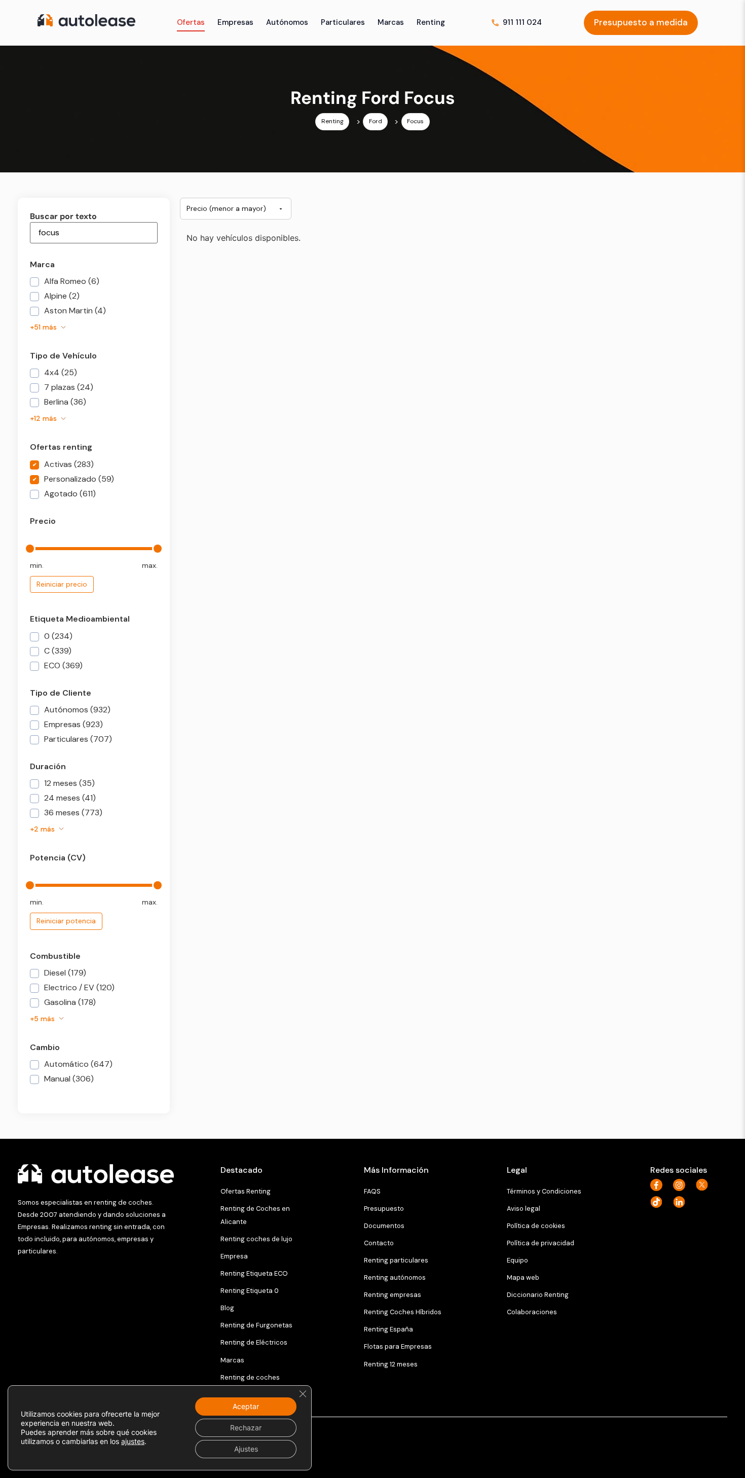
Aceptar (246, 1406)
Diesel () (64, 973)
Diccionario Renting (538, 1294)
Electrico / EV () (78, 988)
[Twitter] (705, 1185)
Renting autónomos (395, 1277)
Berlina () (64, 402)
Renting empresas (392, 1294)
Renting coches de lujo (256, 1239)
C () (56, 651)
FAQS (372, 1191)
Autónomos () (76, 710)
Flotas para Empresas (398, 1346)
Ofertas (191, 22)
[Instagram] (682, 1185)
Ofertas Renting (245, 1191)
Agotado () (69, 494)
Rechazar (246, 1427)
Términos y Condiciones (544, 1191)
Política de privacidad (540, 1243)
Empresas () (72, 725)
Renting (431, 22)
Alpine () (61, 296)
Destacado (241, 1170)
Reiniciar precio (61, 584)
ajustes (132, 1441)
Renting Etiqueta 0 (249, 1290)
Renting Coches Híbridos (402, 1312)
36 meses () (72, 813)
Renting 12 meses (391, 1364)
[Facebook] (659, 1185)
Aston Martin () (74, 311)
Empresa (234, 1256)
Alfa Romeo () (70, 281)
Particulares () (77, 739)
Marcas (391, 22)
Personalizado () (78, 479)
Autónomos (287, 22)
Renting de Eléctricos (253, 1342)
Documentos (384, 1225)
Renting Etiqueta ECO (254, 1273)
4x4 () (59, 373)
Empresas (235, 22)
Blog (227, 1308)
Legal (517, 1170)
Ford (375, 121)
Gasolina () (69, 1002)
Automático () (77, 1064)
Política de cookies (536, 1225)
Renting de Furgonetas (256, 1325)
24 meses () (69, 798)
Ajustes (246, 1449)
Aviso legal (523, 1208)
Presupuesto (384, 1208)
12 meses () (68, 783)
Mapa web (523, 1277)
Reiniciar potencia (66, 920)
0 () (57, 636)
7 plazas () (67, 387)
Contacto (379, 1243)
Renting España (388, 1329)
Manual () (68, 1079)
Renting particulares (396, 1260)
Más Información (396, 1170)
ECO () (62, 666)
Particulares (343, 22)
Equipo (517, 1260)
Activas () (68, 465)
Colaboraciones (532, 1312)
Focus (415, 121)
